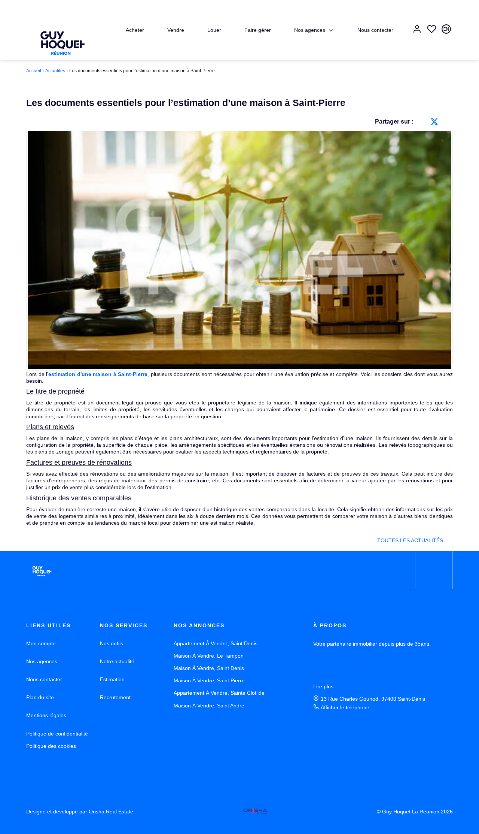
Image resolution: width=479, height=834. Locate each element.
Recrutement (115, 697)
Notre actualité (117, 661)
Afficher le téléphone (345, 707)
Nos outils (111, 643)
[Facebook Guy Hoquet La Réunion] (433, 570)
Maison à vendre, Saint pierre (209, 680)
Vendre (175, 30)
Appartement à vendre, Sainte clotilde (219, 693)
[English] (446, 29)
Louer (214, 30)
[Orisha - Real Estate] (255, 811)
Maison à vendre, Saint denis (209, 668)
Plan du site (40, 697)
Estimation (112, 679)
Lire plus (323, 686)
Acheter (135, 30)
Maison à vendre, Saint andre (209, 706)
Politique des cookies (51, 746)
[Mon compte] (417, 29)
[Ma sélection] (431, 29)
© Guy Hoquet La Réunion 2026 (415, 812)
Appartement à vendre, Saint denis (215, 643)
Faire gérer (257, 30)
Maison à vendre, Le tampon (209, 656)
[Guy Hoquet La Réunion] (60, 40)
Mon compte (41, 643)
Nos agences (309, 30)
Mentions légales (46, 715)
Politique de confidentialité (57, 734)
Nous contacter (375, 30)
